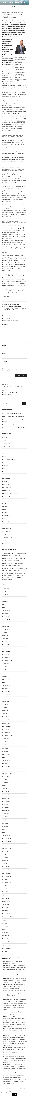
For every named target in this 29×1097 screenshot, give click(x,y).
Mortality (4, 506)
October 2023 (6, 695)
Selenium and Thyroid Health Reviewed (13, 416)
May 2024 (5, 673)
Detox (4, 468)
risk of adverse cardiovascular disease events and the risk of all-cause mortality (13, 122)
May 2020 (5, 823)
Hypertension (6, 484)
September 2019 (7, 848)
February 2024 (6, 682)
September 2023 (7, 698)
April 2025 (5, 638)
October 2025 (6, 620)
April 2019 (5, 863)
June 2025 (5, 632)
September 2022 (7, 735)
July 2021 (4, 779)
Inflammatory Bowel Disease (10, 493)
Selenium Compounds (8, 522)
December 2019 (6, 838)
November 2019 (6, 842)
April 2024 (5, 676)
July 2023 (5, 704)
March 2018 (5, 898)
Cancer (4, 456)
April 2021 (5, 788)
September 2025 (7, 623)
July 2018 (4, 885)
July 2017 (4, 923)
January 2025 (6, 648)
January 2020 (6, 835)
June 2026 (5, 595)
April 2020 (5, 826)
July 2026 (5, 591)
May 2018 (5, 892)
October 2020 (6, 807)
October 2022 (6, 732)
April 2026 (5, 601)
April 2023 (5, 713)
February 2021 (6, 795)
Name (4, 345)
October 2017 (6, 913)
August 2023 (6, 701)
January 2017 (5, 942)
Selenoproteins (6, 528)
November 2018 (6, 876)
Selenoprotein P (6, 525)
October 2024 (6, 657)
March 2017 (5, 935)
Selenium (7, 309)
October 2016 (6, 951)
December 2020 (6, 801)
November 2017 (6, 910)
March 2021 (5, 792)
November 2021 (6, 767)
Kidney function (6, 497)
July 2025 (5, 629)
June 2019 (5, 857)
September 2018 (7, 882)
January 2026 (6, 610)
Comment (5, 324)
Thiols (13, 309)
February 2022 (6, 757)
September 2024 (7, 660)
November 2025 (6, 616)
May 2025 (5, 635)
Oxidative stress (19, 308)
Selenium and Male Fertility (9, 425)
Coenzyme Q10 (18, 306)
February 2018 (6, 901)
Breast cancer (6, 450)
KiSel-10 (9, 68)
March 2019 (5, 867)
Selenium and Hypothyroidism (12, 555)
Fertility (4, 475)
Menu (15, 6)
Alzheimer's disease (7, 443)
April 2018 (5, 895)
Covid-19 (4, 462)
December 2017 (6, 907)
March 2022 (5, 754)
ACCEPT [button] (14, 1094)
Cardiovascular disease (12, 304)
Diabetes (4, 472)
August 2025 (6, 626)
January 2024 (6, 685)
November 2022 (6, 729)
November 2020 (6, 804)
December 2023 (6, 688)
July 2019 (4, 854)
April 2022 (5, 751)
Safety (4, 518)
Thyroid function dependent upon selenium (14, 553)
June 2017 (5, 926)
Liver (3, 500)
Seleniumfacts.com (14, 2)
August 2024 (6, 663)
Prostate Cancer (6, 515)
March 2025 (5, 641)
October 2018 (6, 879)
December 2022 (6, 726)
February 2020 (6, 832)
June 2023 (5, 707)
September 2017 (7, 917)
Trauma (4, 540)
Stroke (4, 534)
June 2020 (5, 820)
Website (4, 361)
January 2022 (6, 760)
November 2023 (6, 692)
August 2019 (5, 851)
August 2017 (5, 920)
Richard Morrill (17, 12)
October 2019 (6, 845)
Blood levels (8, 306)
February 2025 (6, 645)
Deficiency (5, 465)
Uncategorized (6, 543)
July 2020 (5, 817)
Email (4, 353)
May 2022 (5, 748)
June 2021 (5, 782)
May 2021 (5, 785)
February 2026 (6, 607)
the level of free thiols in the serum (7, 79)
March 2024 (5, 679)
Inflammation (6, 490)
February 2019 (6, 870)
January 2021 (5, 798)
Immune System (6, 487)
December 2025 (6, 613)
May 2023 (5, 710)
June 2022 (5, 745)
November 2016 (6, 948)
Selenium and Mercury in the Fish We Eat (13, 428)
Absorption (5, 437)
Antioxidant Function (8, 447)
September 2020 (7, 810)
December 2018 (6, 873)
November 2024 (6, 654)
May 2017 (5, 929)
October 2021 (6, 770)
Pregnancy (5, 512)
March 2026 (5, 604)
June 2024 (5, 670)
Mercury (4, 503)
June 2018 (5, 888)
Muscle (4, 509)
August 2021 (5, 776)
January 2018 (6, 904)
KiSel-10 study (9, 308)
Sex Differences (6, 531)
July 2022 (5, 742)
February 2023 (6, 720)
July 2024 (5, 667)
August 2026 (6, 588)
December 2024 (6, 651)
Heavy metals (6, 478)
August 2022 (5, 738)
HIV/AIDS (5, 481)
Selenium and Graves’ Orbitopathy (11, 413)
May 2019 (5, 860)
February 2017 (6, 938)
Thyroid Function (7, 537)
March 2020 (5, 829)
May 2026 (5, 598)
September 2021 (7, 773)
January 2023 (6, 723)
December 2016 (6, 945)
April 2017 (5, 932)
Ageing (4, 440)
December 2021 (6, 763)
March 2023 (5, 717)
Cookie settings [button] (22, 1092)
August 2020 (6, 813)
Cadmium (5, 453)
